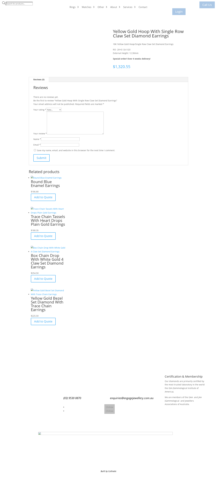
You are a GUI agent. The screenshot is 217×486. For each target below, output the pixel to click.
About (113, 7)
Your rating (39, 109)
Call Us (207, 5)
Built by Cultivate (108, 471)
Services (127, 7)
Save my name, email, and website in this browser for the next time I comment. (76, 150)
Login (179, 12)
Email (37, 144)
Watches (86, 7)
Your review (40, 133)
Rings (73, 7)
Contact (143, 7)
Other (101, 7)
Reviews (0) (38, 79)
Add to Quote (43, 197)
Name (37, 139)
